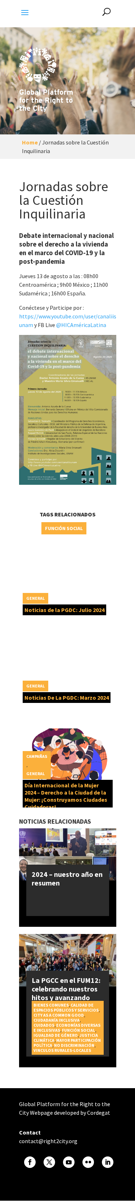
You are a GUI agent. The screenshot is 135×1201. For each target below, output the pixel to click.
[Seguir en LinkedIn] (107, 1162)
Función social (64, 528)
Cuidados (43, 1025)
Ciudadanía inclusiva (56, 1020)
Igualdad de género (55, 1035)
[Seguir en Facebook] (30, 1162)
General (35, 598)
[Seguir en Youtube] (69, 1162)
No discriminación (74, 1045)
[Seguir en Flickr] (88, 1162)
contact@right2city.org (48, 1141)
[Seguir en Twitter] (49, 1162)
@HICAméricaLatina (80, 324)
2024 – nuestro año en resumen (67, 878)
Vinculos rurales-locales (62, 1050)
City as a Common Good (58, 1015)
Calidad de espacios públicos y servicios (66, 1007)
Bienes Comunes (51, 1005)
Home (30, 142)
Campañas (36, 756)
